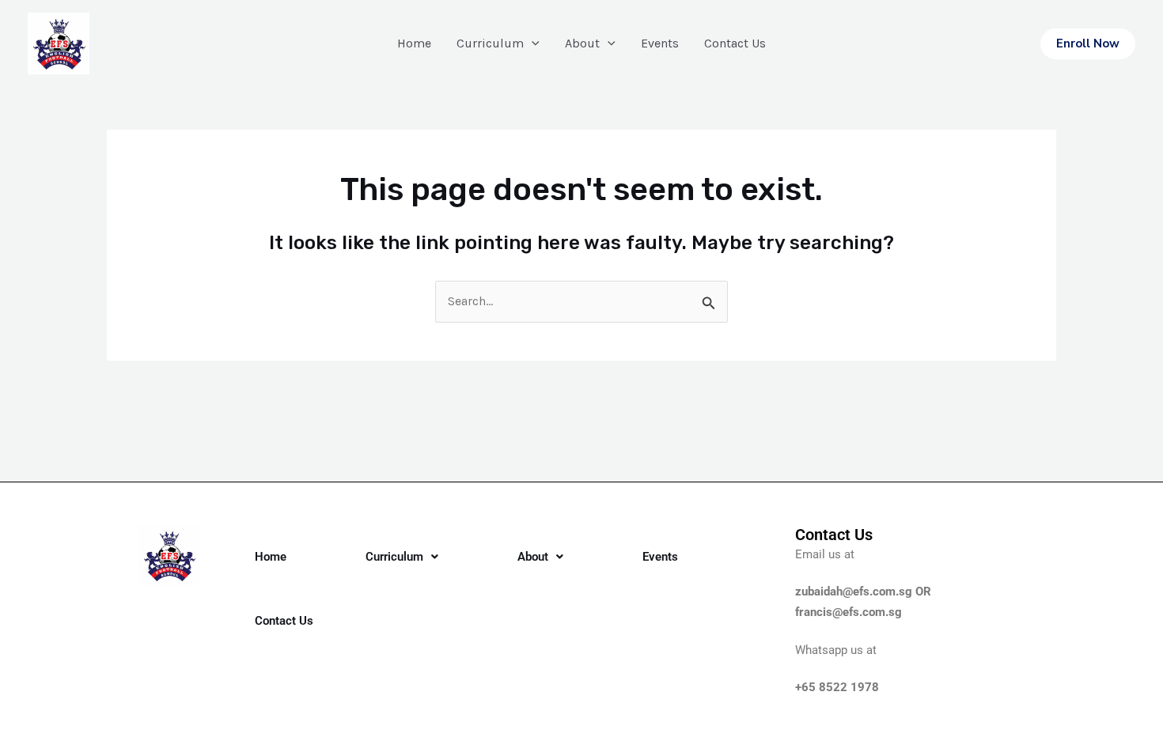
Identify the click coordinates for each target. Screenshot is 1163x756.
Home (414, 43)
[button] (1087, 43)
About (582, 43)
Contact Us (735, 43)
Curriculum (490, 43)
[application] (532, 43)
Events (660, 43)
